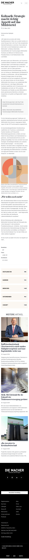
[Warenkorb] (21, 3)
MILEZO (4, 548)
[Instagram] (12, 477)
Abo (14, 556)
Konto (21, 556)
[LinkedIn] (17, 477)
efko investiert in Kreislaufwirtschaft (9, 444)
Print (8, 556)
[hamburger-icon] (26, 3)
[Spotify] (21, 477)
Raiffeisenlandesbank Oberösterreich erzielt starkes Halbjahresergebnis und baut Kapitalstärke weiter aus (13, 347)
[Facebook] (7, 477)
